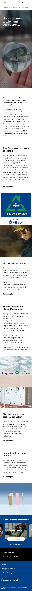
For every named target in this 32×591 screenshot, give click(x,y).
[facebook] (4, 556)
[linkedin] (14, 556)
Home (4, 564)
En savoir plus (16, 539)
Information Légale (8, 573)
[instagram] (7, 556)
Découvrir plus (8, 186)
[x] (10, 556)
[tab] (10, 544)
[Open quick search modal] (26, 3)
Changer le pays (9, 580)
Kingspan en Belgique (8, 568)
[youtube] (17, 556)
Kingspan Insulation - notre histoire (16, 7)
